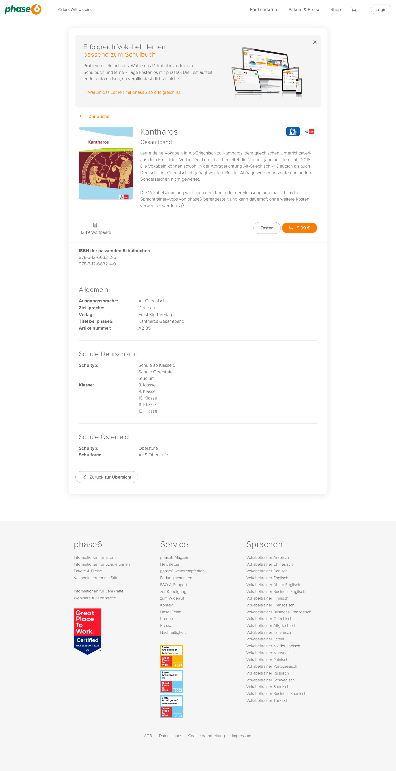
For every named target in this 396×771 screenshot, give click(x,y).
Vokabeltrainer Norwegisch (270, 652)
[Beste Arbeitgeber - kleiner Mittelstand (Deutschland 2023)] (199, 706)
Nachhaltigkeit (173, 632)
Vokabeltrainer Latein (265, 639)
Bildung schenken (176, 578)
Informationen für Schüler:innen (102, 564)
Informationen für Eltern (95, 557)
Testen (267, 227)
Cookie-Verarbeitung (206, 735)
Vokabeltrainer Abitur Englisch (273, 584)
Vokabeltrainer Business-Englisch (275, 591)
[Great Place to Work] (87, 631)
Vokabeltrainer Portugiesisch (271, 666)
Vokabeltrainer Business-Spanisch (276, 693)
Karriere (167, 618)
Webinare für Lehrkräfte (95, 598)
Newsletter (169, 564)
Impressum (241, 735)
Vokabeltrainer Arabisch (267, 557)
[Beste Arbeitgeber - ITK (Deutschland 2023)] (199, 681)
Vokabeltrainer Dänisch (267, 571)
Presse (166, 625)
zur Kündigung (173, 591)
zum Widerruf (172, 598)
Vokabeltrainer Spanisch (267, 686)
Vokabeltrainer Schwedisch (270, 680)
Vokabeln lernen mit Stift (95, 578)
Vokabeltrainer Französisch (270, 605)
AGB (148, 735)
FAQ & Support (173, 584)
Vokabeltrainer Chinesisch (269, 564)
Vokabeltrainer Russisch (267, 673)
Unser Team (170, 612)
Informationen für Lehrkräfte (99, 591)
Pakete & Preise (304, 9)
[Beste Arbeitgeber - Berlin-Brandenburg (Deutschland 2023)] (199, 656)
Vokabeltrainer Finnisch (267, 598)
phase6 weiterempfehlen (182, 571)
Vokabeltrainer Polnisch (267, 659)
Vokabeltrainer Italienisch (268, 632)
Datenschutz (170, 735)
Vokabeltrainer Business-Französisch (278, 612)
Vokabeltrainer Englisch (267, 578)
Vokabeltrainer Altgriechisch (271, 625)
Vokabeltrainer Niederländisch (273, 646)
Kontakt (166, 605)
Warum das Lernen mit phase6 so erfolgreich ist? (135, 92)
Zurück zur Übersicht (109, 477)
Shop (335, 9)
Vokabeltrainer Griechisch (269, 618)
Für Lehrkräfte (264, 9)
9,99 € (303, 227)
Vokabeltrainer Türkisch (267, 700)
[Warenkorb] (354, 9)
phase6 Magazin (174, 557)
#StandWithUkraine (75, 9)
